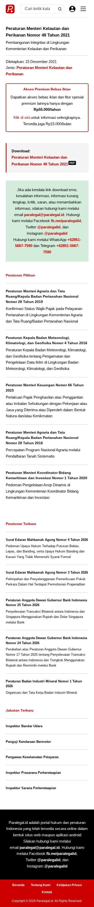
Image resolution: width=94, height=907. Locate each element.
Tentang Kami (40, 885)
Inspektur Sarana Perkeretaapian (31, 788)
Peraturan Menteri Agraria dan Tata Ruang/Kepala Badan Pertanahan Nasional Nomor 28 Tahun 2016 (42, 437)
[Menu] (83, 9)
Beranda (18, 885)
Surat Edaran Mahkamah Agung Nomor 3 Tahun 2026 (47, 572)
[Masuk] (72, 9)
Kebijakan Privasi (69, 885)
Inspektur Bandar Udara (24, 726)
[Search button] (60, 9)
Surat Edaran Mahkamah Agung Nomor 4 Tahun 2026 (47, 540)
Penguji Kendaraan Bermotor (28, 742)
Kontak (47, 892)
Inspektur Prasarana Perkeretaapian (33, 773)
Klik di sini (22, 117)
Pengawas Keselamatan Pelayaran (32, 757)
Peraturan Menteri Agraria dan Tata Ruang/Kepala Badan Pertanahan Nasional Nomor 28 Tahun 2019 (42, 296)
